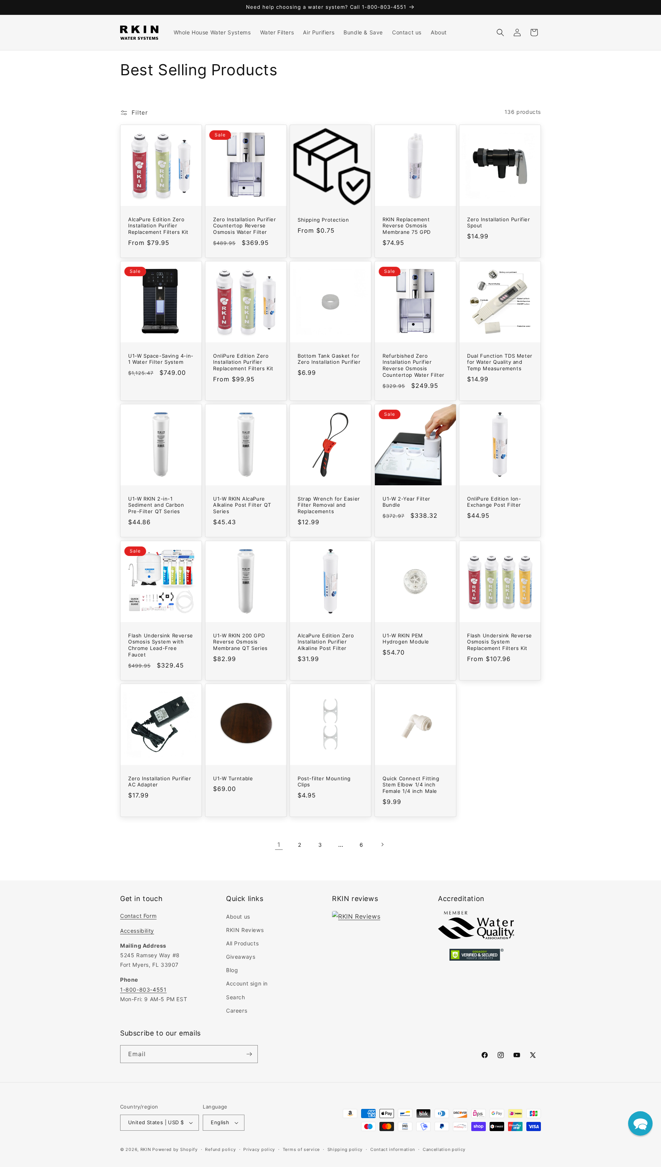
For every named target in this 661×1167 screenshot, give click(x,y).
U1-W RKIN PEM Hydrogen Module (406, 638)
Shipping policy (345, 1149)
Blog (232, 970)
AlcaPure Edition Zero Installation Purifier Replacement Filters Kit (158, 225)
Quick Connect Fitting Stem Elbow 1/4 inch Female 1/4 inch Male (411, 784)
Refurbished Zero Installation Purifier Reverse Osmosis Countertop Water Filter (413, 365)
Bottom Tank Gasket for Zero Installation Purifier (329, 359)
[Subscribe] (249, 1054)
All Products (242, 943)
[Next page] (382, 844)
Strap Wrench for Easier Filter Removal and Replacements (329, 505)
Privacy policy (259, 1149)
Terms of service (301, 1149)
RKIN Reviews (245, 930)
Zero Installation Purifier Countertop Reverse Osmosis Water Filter (244, 225)
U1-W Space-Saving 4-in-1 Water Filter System (161, 359)
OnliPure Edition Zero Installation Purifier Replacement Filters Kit (243, 362)
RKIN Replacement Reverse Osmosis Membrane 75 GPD (407, 225)
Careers (236, 1010)
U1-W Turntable (233, 778)
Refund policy (220, 1149)
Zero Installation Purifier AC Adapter (159, 781)
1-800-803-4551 (143, 989)
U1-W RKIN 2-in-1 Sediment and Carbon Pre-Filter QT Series (156, 505)
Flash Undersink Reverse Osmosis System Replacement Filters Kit (499, 641)
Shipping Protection (323, 220)
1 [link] (278, 844)
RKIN (145, 1149)
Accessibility (137, 930)
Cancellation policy (444, 1149)
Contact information (392, 1149)
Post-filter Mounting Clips (324, 781)
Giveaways (240, 956)
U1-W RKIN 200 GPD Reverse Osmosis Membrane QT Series (240, 641)
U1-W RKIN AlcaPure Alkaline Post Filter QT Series (242, 505)
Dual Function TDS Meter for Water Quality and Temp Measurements (499, 362)
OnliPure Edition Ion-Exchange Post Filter (494, 502)
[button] (500, 32)
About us (238, 916)
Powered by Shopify (175, 1149)
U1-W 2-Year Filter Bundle (406, 502)
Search (235, 997)
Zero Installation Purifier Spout (498, 222)
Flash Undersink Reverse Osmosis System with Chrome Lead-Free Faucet (160, 645)
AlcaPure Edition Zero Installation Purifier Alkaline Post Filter (326, 641)
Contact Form (138, 916)
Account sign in (247, 983)
